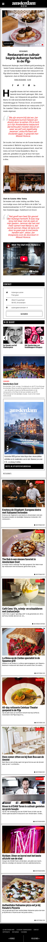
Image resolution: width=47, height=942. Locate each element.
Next (42, 338)
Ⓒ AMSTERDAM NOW (8, 930)
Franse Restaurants (20, 80)
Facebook (24, 932)
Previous (5, 338)
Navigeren (24, 314)
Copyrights (6, 932)
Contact (36, 930)
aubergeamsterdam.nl (19, 307)
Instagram (15, 932)
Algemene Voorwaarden (24, 930)
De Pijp (29, 80)
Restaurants (23, 51)
